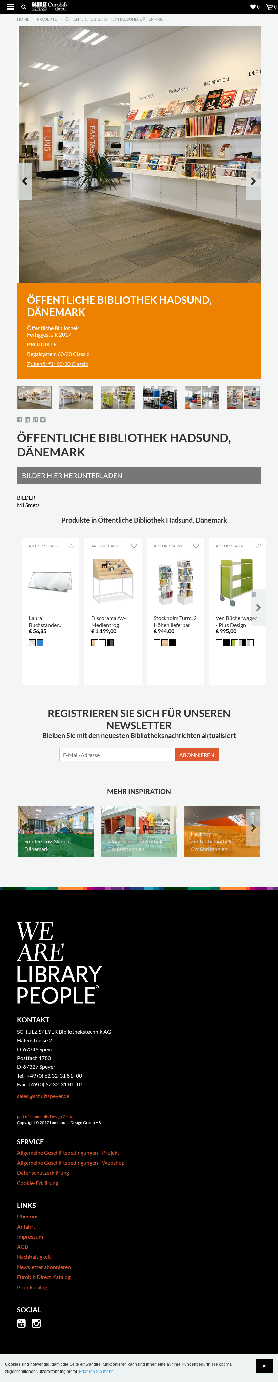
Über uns (27, 1216)
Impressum (30, 1236)
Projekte (47, 19)
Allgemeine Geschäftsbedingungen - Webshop (71, 1162)
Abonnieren (196, 755)
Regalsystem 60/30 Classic (58, 354)
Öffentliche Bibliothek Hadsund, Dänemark (114, 19)
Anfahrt (26, 1226)
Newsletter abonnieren (44, 1267)
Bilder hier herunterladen (72, 475)
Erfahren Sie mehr (96, 1371)
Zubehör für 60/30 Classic (57, 364)
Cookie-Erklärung (37, 1183)
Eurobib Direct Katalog (44, 1277)
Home (23, 19)
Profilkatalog (32, 1287)
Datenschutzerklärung (43, 1172)
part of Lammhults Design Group (46, 1116)
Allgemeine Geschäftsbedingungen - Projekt (68, 1152)
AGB (22, 1246)
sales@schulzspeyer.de (43, 1096)
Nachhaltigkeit (34, 1256)
